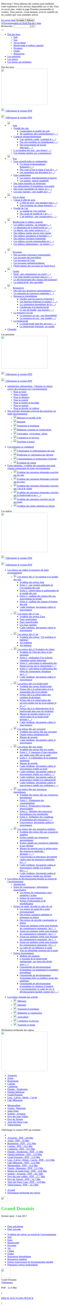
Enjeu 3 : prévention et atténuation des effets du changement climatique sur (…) (38, 671)
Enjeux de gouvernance (31, 898)
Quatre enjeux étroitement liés (34, 734)
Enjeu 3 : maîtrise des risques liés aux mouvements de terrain (38, 597)
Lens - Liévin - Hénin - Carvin (22, 1097)
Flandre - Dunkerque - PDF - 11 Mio (25, 1151)
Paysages (18, 48)
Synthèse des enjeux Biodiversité (36, 686)
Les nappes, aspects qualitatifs (34, 180)
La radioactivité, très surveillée (28, 282)
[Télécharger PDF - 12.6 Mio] (5, 1277)
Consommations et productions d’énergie (37, 458)
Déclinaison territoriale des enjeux (23, 1192)
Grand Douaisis (15, 1094)
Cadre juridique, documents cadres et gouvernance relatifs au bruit (38, 767)
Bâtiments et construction (29, 1013)
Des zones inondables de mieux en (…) (33, 189)
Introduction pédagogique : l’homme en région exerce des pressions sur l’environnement (29, 387)
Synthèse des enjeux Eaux (32, 616)
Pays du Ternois (15, 1119)
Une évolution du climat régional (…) (38, 205)
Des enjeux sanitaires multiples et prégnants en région (36, 916)
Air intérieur (26, 645)
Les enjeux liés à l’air (27, 634)
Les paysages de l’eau (24, 260)
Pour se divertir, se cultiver (26, 408)
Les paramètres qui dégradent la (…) (37, 172)
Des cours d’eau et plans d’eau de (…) (38, 169)
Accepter (20, 20)
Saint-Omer (13, 1111)
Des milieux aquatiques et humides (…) (33, 235)
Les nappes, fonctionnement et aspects (38, 178)
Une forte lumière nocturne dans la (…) (33, 277)
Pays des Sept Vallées (17, 1116)
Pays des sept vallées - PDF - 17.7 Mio (26, 1176)
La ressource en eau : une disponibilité (38, 315)
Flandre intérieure (15, 1092)
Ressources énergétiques (25, 296)
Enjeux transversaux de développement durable (30, 1262)
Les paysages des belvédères (27, 257)
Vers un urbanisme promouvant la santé (39, 950)
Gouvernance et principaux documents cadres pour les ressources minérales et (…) (38, 859)
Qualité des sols (21, 128)
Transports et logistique (28, 425)
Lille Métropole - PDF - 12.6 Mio (23, 1162)
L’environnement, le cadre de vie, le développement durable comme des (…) (39, 990)
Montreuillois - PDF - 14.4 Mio (22, 1165)
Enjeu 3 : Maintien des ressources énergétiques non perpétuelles (36, 812)
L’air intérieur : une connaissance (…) (38, 216)
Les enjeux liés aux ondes (29, 746)
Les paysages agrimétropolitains (29, 263)
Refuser (30, 20)
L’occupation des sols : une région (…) (32, 150)
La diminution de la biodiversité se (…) (33, 227)
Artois (10, 1078)
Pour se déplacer (22, 397)
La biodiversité (21, 321)
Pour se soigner (21, 405)
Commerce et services (28, 1021)
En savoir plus (8, 20)
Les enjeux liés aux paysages (31, 729)
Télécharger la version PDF (18, 111)
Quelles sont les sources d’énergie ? (37, 299)
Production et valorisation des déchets (35, 455)
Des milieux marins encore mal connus (32, 233)
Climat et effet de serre (24, 200)
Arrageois (12, 1075)
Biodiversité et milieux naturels (29, 45)
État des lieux (13, 34)
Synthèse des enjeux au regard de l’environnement (31, 1234)
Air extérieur (26, 642)
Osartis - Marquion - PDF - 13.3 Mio (25, 1168)
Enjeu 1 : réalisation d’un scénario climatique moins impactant (36, 659)
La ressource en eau (23, 312)
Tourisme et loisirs (26, 441)
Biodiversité (13, 1242)
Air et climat (20, 42)
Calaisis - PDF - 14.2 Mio (19, 1146)
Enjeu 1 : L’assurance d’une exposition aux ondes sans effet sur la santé (38, 753)
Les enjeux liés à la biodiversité (32, 683)
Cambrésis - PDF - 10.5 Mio (21, 1149)
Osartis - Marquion (16, 1108)
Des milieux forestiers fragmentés (30, 238)
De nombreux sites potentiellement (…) (39, 133)
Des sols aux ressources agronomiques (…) (34, 290)
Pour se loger (20, 391)
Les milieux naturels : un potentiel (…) (32, 224)
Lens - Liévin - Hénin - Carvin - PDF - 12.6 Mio (31, 1160)
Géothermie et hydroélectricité (34, 307)
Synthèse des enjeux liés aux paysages (38, 731)
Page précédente (15, 1226)
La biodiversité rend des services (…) (38, 323)
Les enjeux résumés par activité (22, 997)
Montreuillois (13, 1105)
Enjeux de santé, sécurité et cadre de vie (33, 906)
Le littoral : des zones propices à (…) (31, 230)
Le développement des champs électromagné (35, 279)
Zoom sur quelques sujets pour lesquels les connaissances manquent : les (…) (39, 927)
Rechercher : (7, 26)
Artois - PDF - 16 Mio (18, 1140)
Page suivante (14, 1229)
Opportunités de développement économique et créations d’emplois (36, 985)
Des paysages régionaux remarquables (32, 254)
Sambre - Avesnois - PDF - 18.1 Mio (25, 1173)
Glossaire (11, 329)
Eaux (9, 1240)
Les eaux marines (28, 625)
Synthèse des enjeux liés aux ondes (37, 749)
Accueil (11, 1190)
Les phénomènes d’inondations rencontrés (34, 186)
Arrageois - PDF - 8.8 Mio (20, 1138)
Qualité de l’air (21, 208)
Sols (16, 37)
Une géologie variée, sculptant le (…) (38, 139)
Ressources (19, 53)
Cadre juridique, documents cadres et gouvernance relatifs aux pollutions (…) (39, 784)
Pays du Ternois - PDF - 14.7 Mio (23, 1179)
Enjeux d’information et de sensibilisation (33, 902)
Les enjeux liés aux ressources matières (36, 829)
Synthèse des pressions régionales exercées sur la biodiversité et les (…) (36, 494)
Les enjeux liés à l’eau (28, 613)
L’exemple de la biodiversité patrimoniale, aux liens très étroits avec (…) (36, 961)
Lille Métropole (14, 1100)
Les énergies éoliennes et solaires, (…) (38, 301)
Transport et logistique (28, 1009)
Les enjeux (12, 59)
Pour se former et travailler (26, 402)
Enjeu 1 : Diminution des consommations (32, 801)
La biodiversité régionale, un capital (37, 326)
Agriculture (22, 1017)
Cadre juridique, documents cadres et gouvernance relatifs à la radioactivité (38, 778)
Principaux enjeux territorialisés (22, 1264)
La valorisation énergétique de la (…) (38, 304)
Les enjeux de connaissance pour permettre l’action (36, 894)
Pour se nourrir (21, 400)
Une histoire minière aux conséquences (32, 153)
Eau (15, 40)
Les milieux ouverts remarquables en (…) (34, 241)
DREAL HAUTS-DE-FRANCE (17, 1298)
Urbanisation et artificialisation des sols (36, 451)
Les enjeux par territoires (19, 62)
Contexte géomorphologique (27, 136)
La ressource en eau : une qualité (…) (38, 318)
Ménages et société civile (29, 417)
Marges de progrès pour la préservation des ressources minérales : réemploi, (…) (39, 851)
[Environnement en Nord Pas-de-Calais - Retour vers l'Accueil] (21, 23)
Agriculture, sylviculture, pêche (32, 433)
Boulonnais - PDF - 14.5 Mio (21, 1143)
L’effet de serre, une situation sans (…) (38, 202)
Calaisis (11, 1083)
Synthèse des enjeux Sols (32, 582)
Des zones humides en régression (30, 183)
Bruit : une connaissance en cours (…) (32, 274)
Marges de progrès (29, 737)
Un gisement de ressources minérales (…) (34, 293)
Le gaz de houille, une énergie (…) (37, 310)
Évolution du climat (26, 462)
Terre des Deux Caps (17, 1122)
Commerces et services (28, 437)
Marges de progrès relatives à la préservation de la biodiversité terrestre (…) (35, 717)
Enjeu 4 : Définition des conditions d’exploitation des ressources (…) (36, 818)
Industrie (21, 421)
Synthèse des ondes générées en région (36, 506)
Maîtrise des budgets (30, 956)
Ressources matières (17, 1259)
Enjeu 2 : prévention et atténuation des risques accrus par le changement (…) (38, 664)
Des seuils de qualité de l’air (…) (36, 213)
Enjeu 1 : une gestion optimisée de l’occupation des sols (36, 586)
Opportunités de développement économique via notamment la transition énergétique (39, 970)
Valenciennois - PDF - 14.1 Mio (22, 1184)
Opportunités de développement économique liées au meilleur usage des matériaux (39, 978)
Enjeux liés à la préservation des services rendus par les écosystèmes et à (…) (38, 703)
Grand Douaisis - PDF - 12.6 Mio (23, 1157)
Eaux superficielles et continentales (30, 161)
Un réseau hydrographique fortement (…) (33, 165)
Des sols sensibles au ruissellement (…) (39, 142)
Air (9, 1248)
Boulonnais (12, 1081)
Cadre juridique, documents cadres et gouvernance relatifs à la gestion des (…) (38, 868)
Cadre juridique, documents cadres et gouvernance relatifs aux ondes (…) (38, 773)
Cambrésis (12, 1086)
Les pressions (13, 56)
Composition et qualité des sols (35, 131)
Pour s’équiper (21, 394)
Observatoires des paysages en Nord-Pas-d (34, 266)
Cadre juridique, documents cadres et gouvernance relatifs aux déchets (38, 874)
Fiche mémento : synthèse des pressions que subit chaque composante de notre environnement (31, 467)
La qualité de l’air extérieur (33, 211)
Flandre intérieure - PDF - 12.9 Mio (24, 1154)
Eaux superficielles (29, 622)
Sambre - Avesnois (16, 1113)
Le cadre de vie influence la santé (36, 947)
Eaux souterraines (22, 175)
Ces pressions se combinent (20, 447)
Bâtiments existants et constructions (34, 429)
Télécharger (7, 1282)
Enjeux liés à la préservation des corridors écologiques (35, 696)
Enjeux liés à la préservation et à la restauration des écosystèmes (36, 690)
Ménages (21, 1001)
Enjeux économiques (24, 953)
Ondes (17, 51)
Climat (10, 1251)
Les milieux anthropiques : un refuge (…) (34, 244)
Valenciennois (14, 1124)
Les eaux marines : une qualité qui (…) (32, 191)
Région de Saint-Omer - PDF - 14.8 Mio (27, 1171)
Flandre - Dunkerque (17, 1089)
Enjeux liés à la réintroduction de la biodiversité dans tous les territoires (37, 710)
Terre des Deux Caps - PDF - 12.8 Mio (26, 1182)
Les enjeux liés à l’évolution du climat (35, 649)
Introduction (19, 884)
